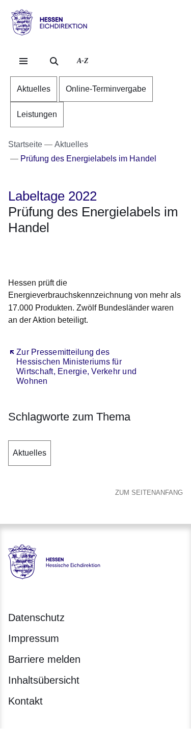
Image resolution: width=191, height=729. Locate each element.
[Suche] (54, 61)
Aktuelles (29, 452)
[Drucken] (95, 254)
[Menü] (23, 61)
